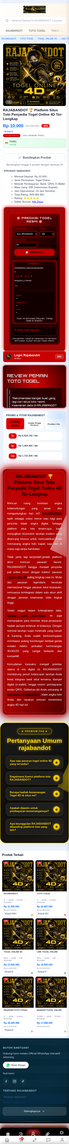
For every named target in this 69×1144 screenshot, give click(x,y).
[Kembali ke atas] (62, 1120)
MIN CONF (20, 240)
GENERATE (34, 253)
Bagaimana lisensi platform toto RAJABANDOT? (30, 778)
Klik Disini (37, 202)
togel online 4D (17, 577)
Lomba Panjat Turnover (34, 424)
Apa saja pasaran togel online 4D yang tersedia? (31, 763)
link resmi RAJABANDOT (23, 694)
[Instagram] (14, 1082)
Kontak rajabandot (14, 1102)
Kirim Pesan (18, 1065)
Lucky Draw (15, 424)
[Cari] (7, 20)
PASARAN (20, 229)
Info (59, 357)
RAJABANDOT (14, 30)
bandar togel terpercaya (26, 615)
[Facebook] (6, 1082)
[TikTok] (23, 1082)
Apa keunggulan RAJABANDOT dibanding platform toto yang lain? (30, 827)
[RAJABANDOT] (34, 9)
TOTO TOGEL (37, 30)
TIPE (42, 229)
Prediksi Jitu (54, 424)
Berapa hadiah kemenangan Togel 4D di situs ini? (27, 794)
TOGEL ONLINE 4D (47, 39)
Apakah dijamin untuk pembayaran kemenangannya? (29, 810)
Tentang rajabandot (14, 1097)
